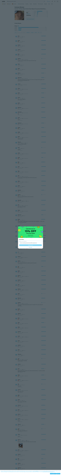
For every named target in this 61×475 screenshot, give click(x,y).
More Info (58, 473)
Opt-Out (55, 473)
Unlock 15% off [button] (30, 245)
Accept (51, 473)
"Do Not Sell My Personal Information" (48, 471)
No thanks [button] (30, 247)
